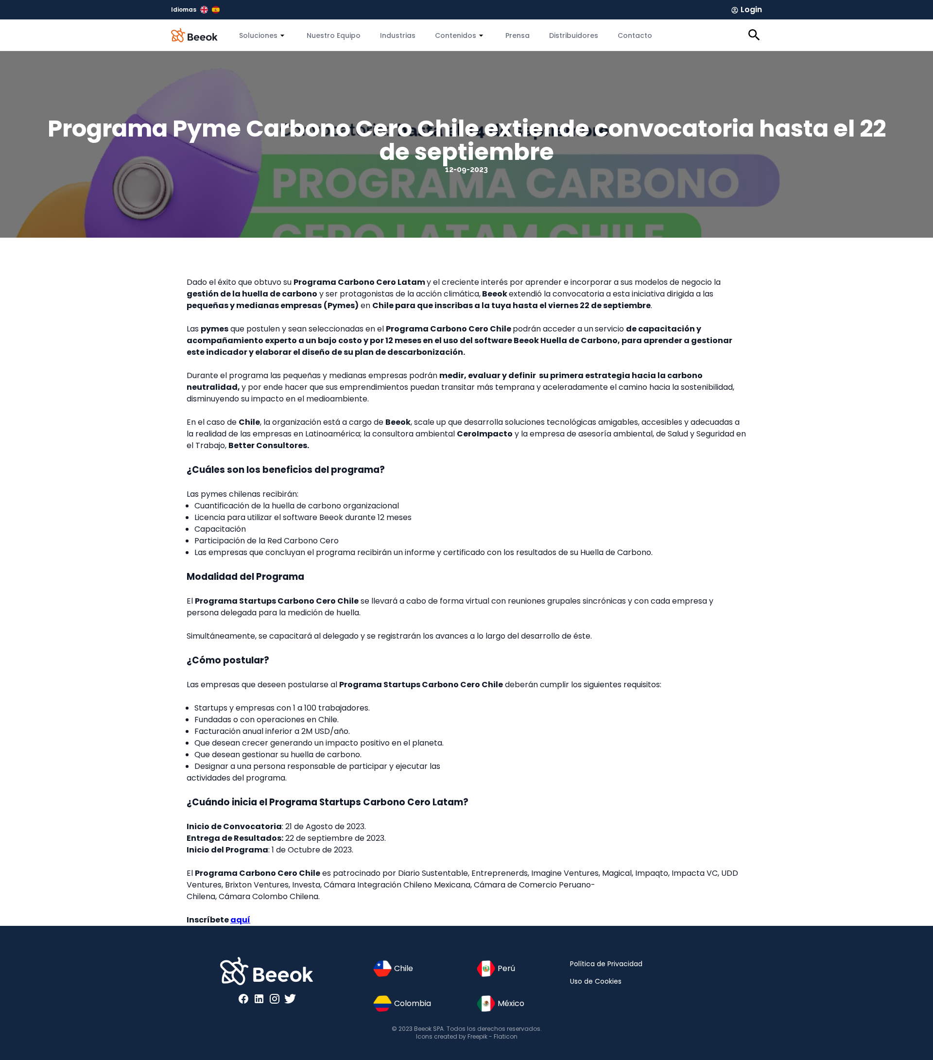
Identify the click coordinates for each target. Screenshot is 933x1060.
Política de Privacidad (606, 964)
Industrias (397, 35)
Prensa (517, 35)
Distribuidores (573, 35)
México (511, 1003)
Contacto (635, 35)
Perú (506, 968)
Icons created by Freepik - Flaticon (467, 1036)
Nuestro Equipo (334, 35)
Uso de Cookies (596, 981)
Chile (403, 968)
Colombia (412, 1003)
